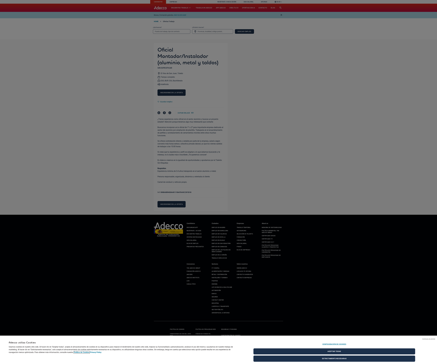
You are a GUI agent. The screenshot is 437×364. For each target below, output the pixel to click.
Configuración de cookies (334, 344)
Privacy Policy (95, 352)
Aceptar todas (334, 351)
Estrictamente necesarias (334, 358)
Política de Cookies (81, 352)
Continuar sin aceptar (428, 339)
